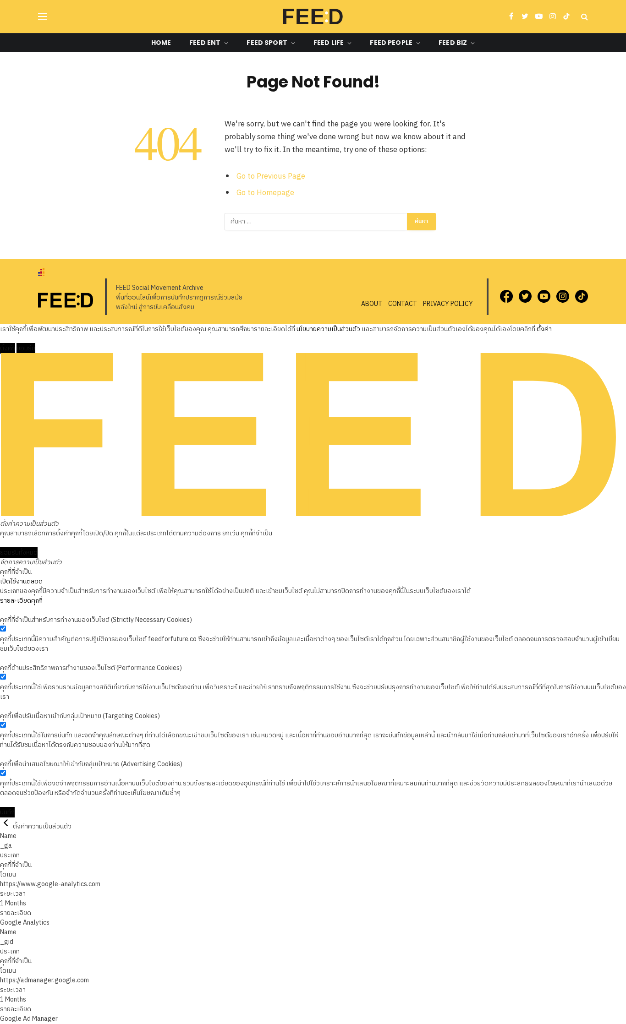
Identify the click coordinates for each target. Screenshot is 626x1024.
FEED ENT (204, 42)
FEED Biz (453, 42)
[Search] (583, 16)
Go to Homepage (265, 192)
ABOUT (371, 304)
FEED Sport (267, 42)
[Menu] (42, 16)
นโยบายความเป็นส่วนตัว (328, 329)
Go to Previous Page (270, 176)
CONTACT (402, 304)
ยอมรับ (25, 348)
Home (161, 42)
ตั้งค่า (544, 329)
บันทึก (7, 812)
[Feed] (313, 16)
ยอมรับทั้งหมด (19, 552)
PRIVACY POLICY (448, 304)
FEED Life (328, 42)
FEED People (391, 42)
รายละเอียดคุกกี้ (21, 600)
